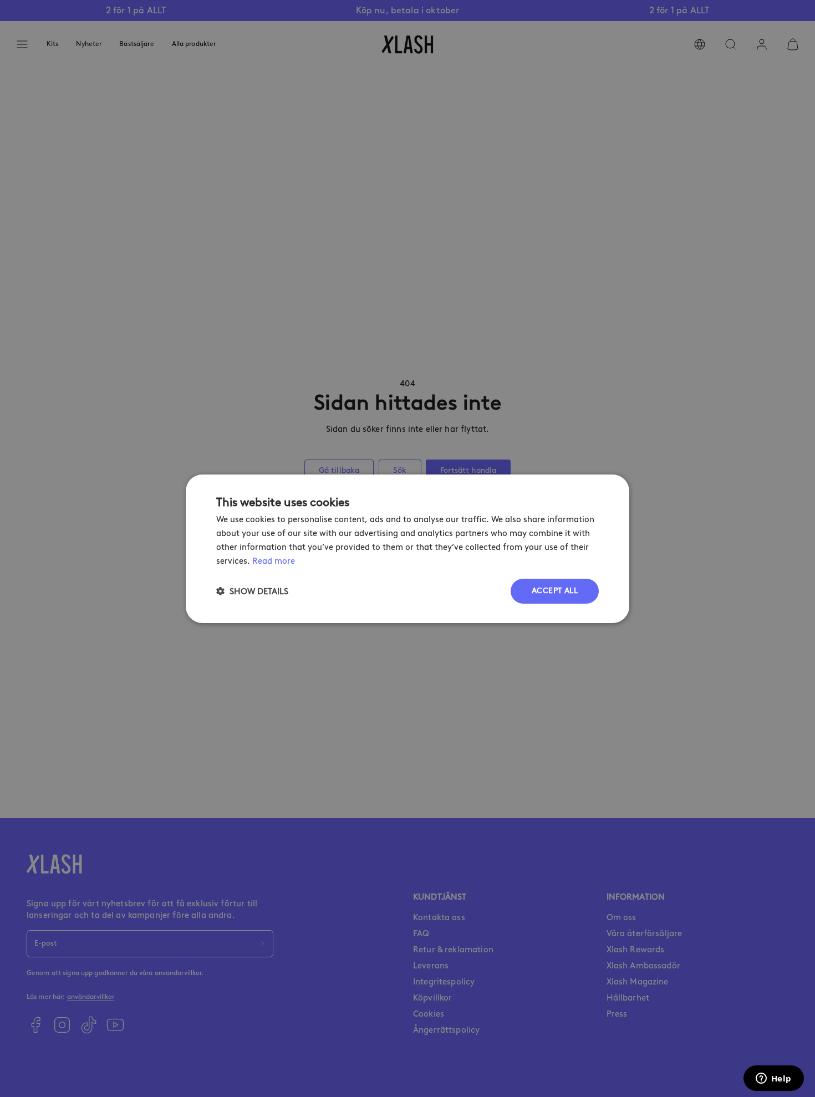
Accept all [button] (555, 590)
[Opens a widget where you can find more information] (773, 1079)
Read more (273, 560)
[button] (252, 591)
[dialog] (407, 548)
